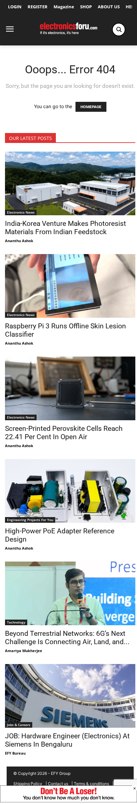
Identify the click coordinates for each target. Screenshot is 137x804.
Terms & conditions (91, 783)
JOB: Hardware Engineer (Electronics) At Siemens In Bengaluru (67, 740)
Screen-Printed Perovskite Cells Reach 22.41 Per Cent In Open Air (64, 433)
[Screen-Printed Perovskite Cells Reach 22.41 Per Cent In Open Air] (70, 388)
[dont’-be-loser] (68, 800)
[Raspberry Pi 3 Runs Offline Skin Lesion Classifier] (70, 286)
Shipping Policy (27, 783)
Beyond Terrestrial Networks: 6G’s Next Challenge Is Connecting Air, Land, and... (67, 638)
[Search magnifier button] (118, 29)
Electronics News (21, 212)
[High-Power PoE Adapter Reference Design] (70, 491)
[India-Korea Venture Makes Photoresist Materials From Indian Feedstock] (70, 183)
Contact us (58, 783)
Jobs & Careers (18, 724)
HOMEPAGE (90, 106)
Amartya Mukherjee (23, 650)
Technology (16, 622)
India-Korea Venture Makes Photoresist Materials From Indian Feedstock (65, 228)
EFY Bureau (15, 753)
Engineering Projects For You (30, 519)
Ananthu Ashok (19, 240)
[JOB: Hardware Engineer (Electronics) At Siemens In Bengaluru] (70, 696)
